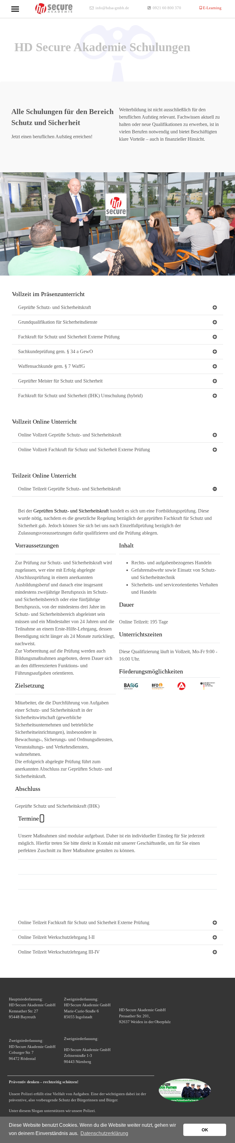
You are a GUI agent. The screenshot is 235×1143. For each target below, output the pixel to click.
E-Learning (212, 8)
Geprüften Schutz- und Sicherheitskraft (71, 510)
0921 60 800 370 (167, 8)
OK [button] (205, 1129)
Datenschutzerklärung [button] (104, 1133)
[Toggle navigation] (15, 9)
